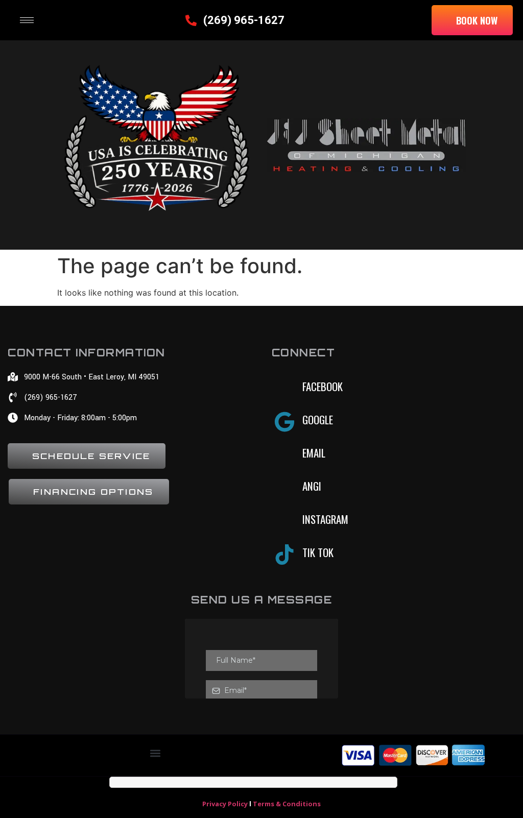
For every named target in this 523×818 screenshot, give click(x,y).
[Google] (284, 422)
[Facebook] (284, 388)
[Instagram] (284, 521)
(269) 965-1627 (243, 20)
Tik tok (318, 552)
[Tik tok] (284, 554)
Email (313, 453)
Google (317, 419)
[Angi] (284, 488)
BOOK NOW (476, 20)
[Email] (284, 455)
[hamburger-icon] (26, 20)
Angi (311, 486)
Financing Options (93, 492)
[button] (155, 752)
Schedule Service (91, 456)
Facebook (322, 386)
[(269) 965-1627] (191, 20)
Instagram (325, 519)
